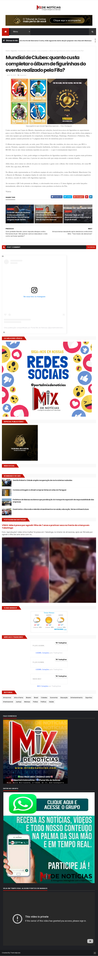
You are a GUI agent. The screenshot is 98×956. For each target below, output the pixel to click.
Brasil (36, 698)
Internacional (8, 702)
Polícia (35, 702)
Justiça (18, 702)
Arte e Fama (18, 698)
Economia (53, 698)
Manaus (71, 41)
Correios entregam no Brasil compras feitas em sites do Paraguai (39, 490)
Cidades (44, 698)
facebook (91, 247)
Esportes (14, 51)
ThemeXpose (15, 953)
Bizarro (28, 698)
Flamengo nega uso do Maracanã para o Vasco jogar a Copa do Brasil (78, 217)
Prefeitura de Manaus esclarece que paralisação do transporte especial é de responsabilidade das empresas (53, 500)
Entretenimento (77, 698)
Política (43, 702)
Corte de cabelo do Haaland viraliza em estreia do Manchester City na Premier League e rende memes (18, 216)
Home (8, 51)
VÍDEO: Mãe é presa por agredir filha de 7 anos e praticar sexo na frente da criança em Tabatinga (45, 526)
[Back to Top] (94, 953)
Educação (64, 698)
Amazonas (7, 698)
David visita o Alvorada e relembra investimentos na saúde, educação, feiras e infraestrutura (51, 509)
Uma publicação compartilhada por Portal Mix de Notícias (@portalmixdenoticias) (34, 328)
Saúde (51, 702)
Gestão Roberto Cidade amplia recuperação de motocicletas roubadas (42, 480)
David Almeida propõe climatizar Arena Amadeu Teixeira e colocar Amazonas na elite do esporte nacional (49, 216)
